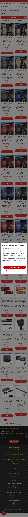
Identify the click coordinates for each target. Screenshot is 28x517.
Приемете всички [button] (14, 267)
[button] (14, 271)
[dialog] (14, 258)
